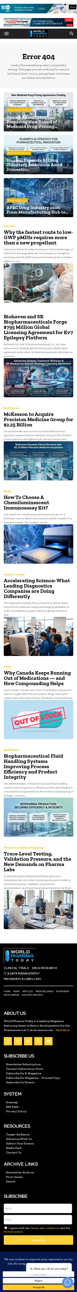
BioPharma (11, 408)
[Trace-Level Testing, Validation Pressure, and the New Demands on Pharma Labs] (38, 909)
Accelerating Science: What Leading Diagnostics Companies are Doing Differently (37, 588)
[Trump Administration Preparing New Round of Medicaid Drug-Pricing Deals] (38, 111)
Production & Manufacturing (23, 847)
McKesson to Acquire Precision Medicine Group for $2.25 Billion (38, 419)
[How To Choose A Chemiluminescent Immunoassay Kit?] (38, 543)
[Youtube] (48, 1041)
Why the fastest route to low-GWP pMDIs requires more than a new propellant (38, 237)
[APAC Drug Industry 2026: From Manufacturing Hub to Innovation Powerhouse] (38, 197)
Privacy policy (13, 1231)
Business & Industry (19, 109)
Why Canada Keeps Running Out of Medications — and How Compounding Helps (37, 678)
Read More (63, 1030)
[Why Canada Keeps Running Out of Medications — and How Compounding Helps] (38, 719)
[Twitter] (38, 1041)
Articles (9, 226)
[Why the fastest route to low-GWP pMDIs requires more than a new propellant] (38, 282)
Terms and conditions (44, 1228)
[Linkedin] (28, 1041)
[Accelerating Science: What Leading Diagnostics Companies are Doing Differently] (38, 636)
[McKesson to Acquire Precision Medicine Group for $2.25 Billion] (38, 460)
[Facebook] (8, 1041)
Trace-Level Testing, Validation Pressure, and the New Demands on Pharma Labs (37, 862)
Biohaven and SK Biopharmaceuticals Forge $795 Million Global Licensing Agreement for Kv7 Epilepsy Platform (38, 327)
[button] (6, 34)
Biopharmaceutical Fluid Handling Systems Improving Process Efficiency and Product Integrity (33, 766)
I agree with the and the (37, 1229)
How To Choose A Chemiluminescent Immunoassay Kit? (26, 502)
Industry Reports (17, 200)
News (7, 491)
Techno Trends (14, 574)
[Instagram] (18, 1041)
